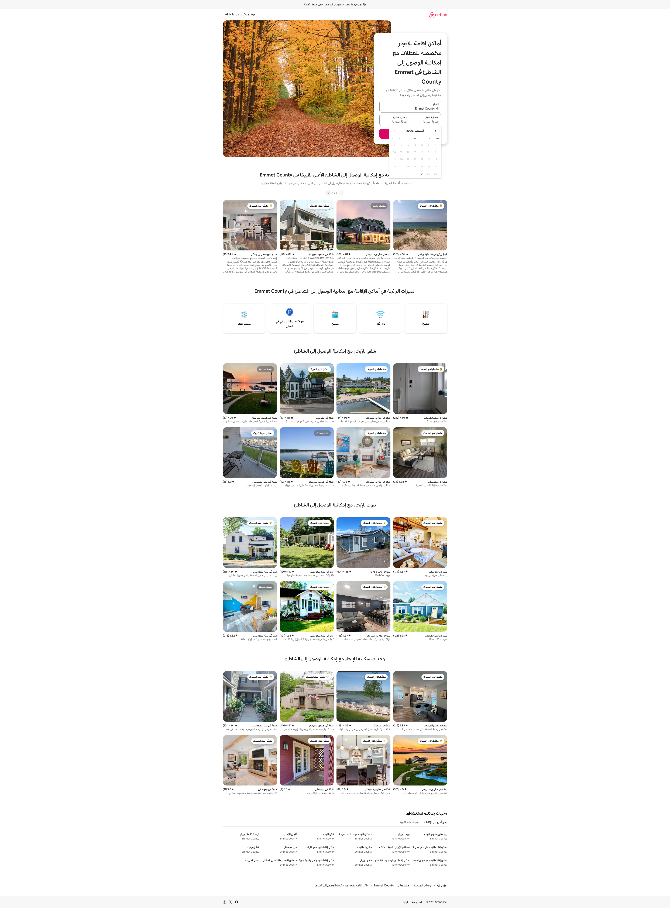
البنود (405, 902)
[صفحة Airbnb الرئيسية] (438, 14)
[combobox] (410, 109)
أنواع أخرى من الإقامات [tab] (435, 822)
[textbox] (426, 122)
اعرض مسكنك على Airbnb (240, 14)
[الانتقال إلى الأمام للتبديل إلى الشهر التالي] (395, 131)
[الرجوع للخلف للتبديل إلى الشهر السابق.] (435, 131)
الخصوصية (417, 902)
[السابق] (342, 193)
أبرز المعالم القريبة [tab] (409, 822)
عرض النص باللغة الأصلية (316, 4)
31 (422, 173)
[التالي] (328, 193)
